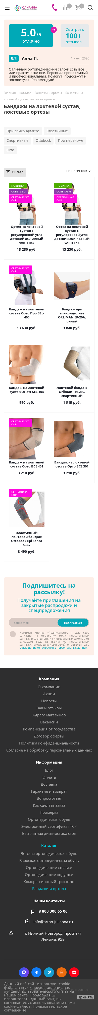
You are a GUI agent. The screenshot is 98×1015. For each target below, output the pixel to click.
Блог (49, 770)
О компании (49, 686)
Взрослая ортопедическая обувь (49, 860)
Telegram (49, 972)
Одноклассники (62, 972)
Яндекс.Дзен (74, 972)
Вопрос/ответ (49, 798)
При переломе (70, 140)
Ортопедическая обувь (49, 819)
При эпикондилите (23, 130)
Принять (85, 997)
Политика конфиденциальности (49, 743)
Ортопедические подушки (49, 874)
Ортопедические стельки (49, 867)
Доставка (49, 784)
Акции (49, 693)
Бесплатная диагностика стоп (49, 833)
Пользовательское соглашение (35, 1008)
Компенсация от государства (49, 728)
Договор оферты (49, 735)
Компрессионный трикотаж (49, 881)
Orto (10, 150)
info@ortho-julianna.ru (53, 921)
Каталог (49, 845)
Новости (49, 700)
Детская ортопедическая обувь (49, 853)
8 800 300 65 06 (53, 911)
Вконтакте (36, 972)
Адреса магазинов (49, 714)
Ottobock (43, 140)
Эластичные (57, 130)
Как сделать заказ (49, 805)
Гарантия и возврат (49, 791)
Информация (49, 762)
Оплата (49, 777)
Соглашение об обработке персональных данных (53, 647)
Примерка (49, 812)
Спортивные (17, 140)
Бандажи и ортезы (49, 888)
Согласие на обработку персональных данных (49, 750)
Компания (49, 678)
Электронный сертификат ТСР (49, 826)
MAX (24, 972)
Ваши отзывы (49, 707)
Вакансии (49, 721)
